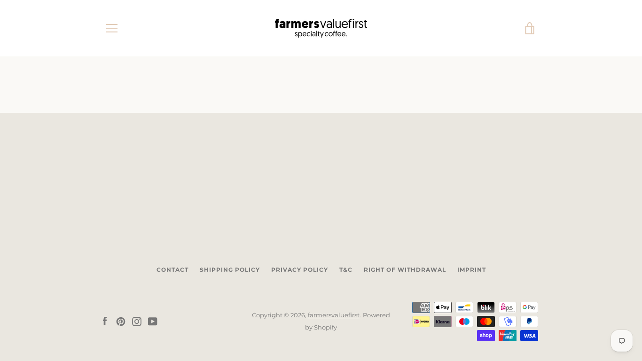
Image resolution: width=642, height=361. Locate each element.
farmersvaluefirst (334, 315)
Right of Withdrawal (405, 269)
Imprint (471, 269)
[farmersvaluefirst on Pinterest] (120, 320)
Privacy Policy (299, 269)
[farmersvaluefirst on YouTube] (152, 320)
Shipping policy (230, 269)
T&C (345, 269)
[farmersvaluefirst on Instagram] (136, 320)
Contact (172, 269)
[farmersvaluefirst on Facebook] (105, 320)
